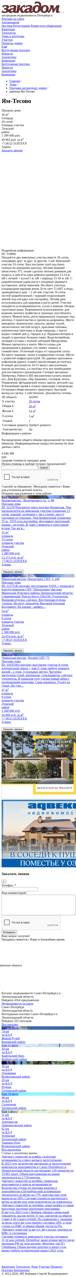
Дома (34, 1266)
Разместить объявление (46, 25)
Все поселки (10, 1024)
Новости (7, 53)
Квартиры (8, 29)
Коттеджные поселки (16, 50)
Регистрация (16, 25)
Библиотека (21, 1270)
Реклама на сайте (13, 18)
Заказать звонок (12, 150)
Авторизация (10, 22)
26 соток (34, 401)
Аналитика (9, 57)
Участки (7, 39)
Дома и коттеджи (13, 36)
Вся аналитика (11, 1149)
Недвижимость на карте (18, 1003)
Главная (14, 81)
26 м (32, 406)
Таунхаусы (9, 32)
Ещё (4, 46)
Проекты (56, 1266)
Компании (8, 60)
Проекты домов (12, 43)
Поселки (7, 1270)
